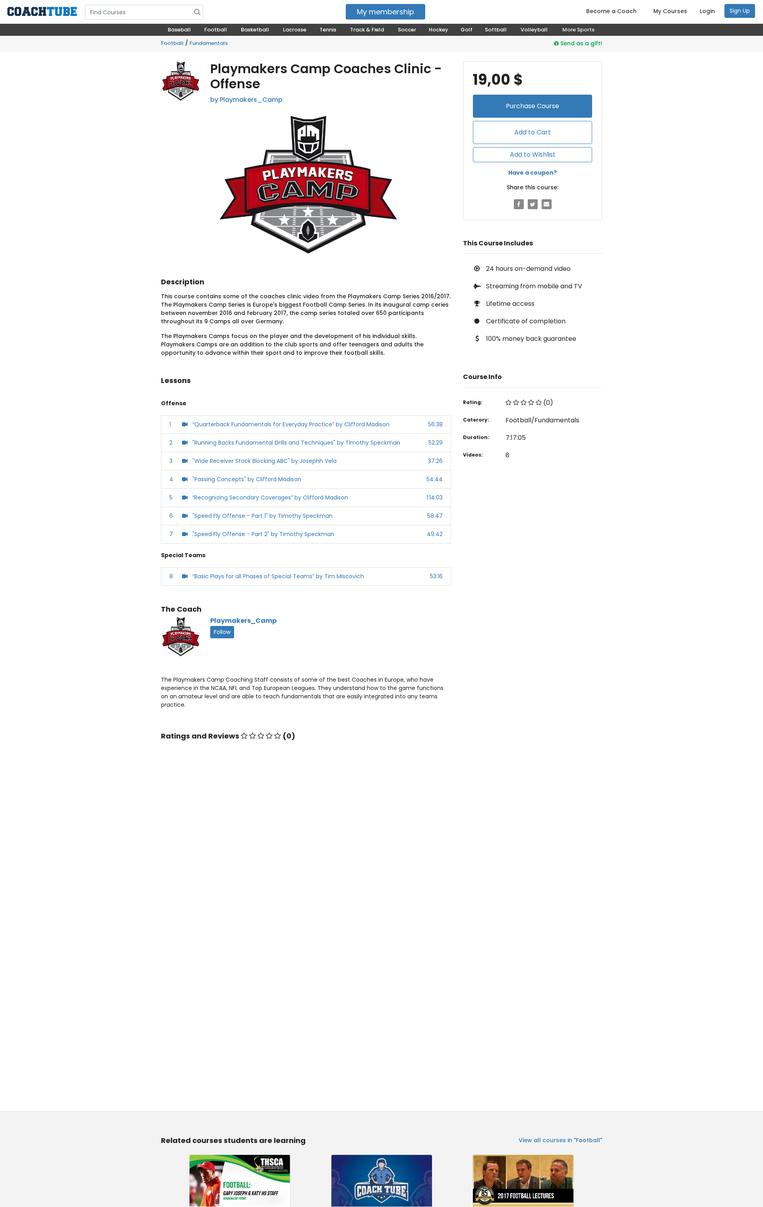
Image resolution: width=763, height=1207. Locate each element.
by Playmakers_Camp (246, 99)
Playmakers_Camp (243, 620)
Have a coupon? (532, 173)
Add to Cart (532, 132)
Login (707, 11)
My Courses (670, 11)
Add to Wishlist (533, 154)
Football (172, 43)
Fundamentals (209, 43)
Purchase (532, 106)
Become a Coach (611, 11)
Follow (222, 632)
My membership (385, 12)
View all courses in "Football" (560, 1140)
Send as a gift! (580, 43)
